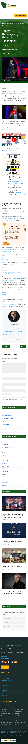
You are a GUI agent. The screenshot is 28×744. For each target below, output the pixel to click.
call (6, 280)
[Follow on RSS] (15, 662)
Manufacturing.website (6, 722)
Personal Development (7, 477)
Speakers (4, 485)
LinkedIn (4, 294)
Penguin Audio (18, 193)
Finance (3, 450)
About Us (4, 690)
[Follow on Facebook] (2, 662)
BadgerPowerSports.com (19, 718)
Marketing (4, 469)
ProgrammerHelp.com (6, 707)
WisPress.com (4, 709)
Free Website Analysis (7, 415)
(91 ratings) (23, 194)
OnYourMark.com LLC (15, 274)
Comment (5, 361)
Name (4, 376)
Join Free (5, 667)
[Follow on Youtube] (5, 662)
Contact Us (4, 695)
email (9, 280)
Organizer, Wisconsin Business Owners (12, 272)
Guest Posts (4, 458)
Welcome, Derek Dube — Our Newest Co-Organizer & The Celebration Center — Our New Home (13, 593)
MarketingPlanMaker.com (20, 722)
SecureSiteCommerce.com (7, 720)
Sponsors (4, 683)
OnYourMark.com (5, 705)
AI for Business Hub (6, 680)
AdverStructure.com (18, 705)
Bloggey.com (4, 412)
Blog (3, 692)
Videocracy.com (17, 713)
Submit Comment (6, 394)
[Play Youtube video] (14, 112)
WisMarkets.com (18, 711)
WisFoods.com (4, 711)
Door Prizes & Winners (7, 447)
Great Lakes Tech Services (7, 418)
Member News (5, 471)
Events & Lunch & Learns (8, 678)
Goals (3, 455)
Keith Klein (4, 270)
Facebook (4, 292)
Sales (3, 479)
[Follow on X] (9, 662)
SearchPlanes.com (18, 709)
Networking (4, 474)
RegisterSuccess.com (19, 707)
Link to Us (21, 732)
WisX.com (16, 724)
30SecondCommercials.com (7, 713)
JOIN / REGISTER (21, 15)
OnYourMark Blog (6, 427)
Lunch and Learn (5, 466)
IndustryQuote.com (18, 715)
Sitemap (16, 732)
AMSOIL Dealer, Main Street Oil (11, 334)
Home (4, 23)
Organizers (4, 685)
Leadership (4, 463)
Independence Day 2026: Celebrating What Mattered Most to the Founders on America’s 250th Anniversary (13, 516)
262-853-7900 (4, 656)
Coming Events (5, 444)
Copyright (3, 731)
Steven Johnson (14, 181)
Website (4, 388)
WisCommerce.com (5, 724)
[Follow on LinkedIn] (12, 662)
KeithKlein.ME (4, 715)
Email (3, 382)
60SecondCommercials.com (7, 718)
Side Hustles (4, 482)
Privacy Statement (10, 732)
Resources (4, 688)
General (9, 46)
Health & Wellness (6, 460)
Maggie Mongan (5, 424)
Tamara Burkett (5, 430)
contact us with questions (19, 278)
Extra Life (11, 176)
